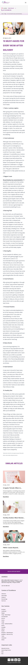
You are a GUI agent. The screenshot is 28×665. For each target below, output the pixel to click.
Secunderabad (4, 616)
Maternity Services (5, 648)
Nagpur (3, 613)
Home (2, 13)
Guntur (2, 620)
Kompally (3, 627)
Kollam (2, 639)
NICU (2, 652)
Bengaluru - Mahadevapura (7, 632)
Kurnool (3, 618)
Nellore (3, 629)
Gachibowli (3, 611)
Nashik (2, 630)
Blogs (5, 13)
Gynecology (4, 595)
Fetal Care (3, 600)
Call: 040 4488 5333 (7, 10)
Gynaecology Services (6, 650)
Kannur (2, 625)
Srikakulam (3, 638)
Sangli (2, 622)
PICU (2, 653)
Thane (2, 636)
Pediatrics (3, 597)
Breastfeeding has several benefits (13, 180)
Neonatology (4, 599)
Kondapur (3, 609)
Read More (6, 496)
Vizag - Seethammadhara (6, 623)
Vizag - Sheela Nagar (5, 614)
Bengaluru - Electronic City (7, 634)
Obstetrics (3, 593)
